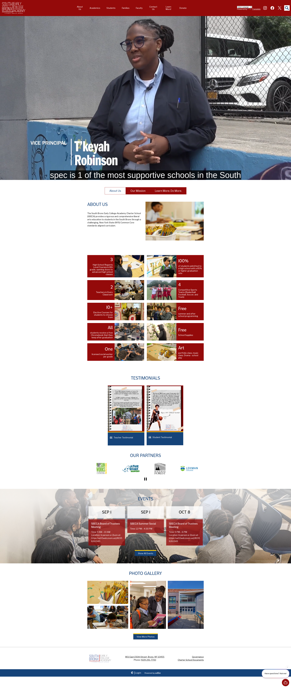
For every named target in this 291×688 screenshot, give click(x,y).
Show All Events (145, 553)
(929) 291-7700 (148, 660)
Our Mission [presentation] (138, 190)
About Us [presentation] (115, 190)
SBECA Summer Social (143, 523)
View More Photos (145, 637)
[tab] (115, 190)
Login (138, 672)
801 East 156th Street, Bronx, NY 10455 (144, 657)
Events (145, 499)
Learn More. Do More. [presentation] (168, 190)
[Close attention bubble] (287, 666)
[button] (80, 8)
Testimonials (145, 378)
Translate (256, 9)
